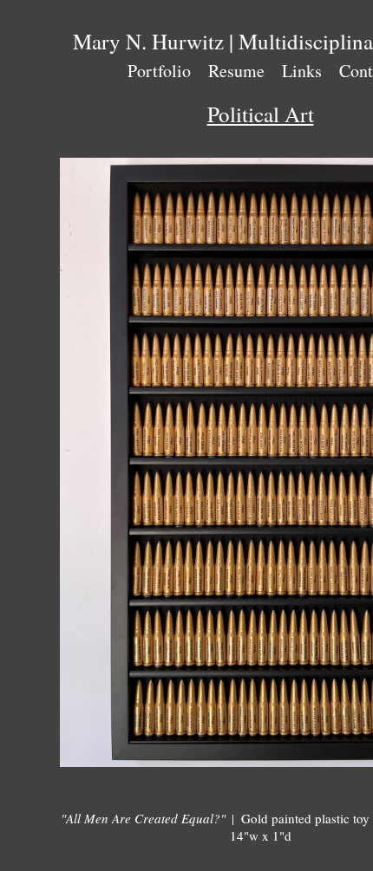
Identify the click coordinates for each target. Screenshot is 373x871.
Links (302, 70)
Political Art (260, 114)
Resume (236, 70)
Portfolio (159, 70)
